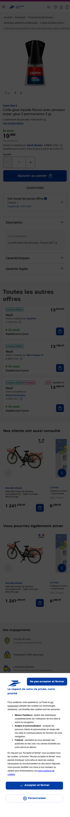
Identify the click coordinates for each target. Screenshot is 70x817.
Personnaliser (37, 798)
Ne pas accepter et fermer (47, 681)
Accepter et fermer (37, 785)
